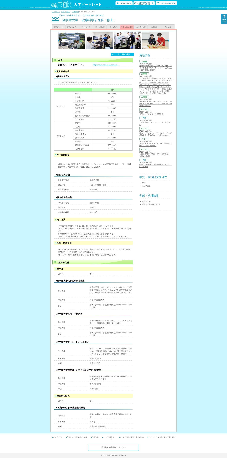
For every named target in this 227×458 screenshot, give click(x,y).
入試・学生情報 (141, 27)
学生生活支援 (86, 27)
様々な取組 (113, 27)
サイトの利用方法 (109, 437)
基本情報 (168, 27)
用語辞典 (95, 437)
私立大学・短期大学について (77, 437)
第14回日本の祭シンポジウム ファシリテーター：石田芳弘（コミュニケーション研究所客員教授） (155, 104)
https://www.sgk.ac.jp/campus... (106, 65)
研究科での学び (72, 27)
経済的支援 (146, 186)
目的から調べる (65, 11)
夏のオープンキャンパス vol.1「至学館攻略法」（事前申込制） (155, 145)
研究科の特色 (58, 27)
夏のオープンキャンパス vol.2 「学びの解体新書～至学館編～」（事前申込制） (155, 134)
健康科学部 (146, 201)
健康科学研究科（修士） (151, 204)
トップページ (56, 11)
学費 (143, 183)
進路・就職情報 (100, 27)
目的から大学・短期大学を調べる (132, 437)
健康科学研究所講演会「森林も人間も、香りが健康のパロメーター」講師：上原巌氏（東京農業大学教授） (155, 68)
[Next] (168, 40)
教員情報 (154, 27)
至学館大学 (75, 11)
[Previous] (58, 40)
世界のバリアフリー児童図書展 (151, 114)
